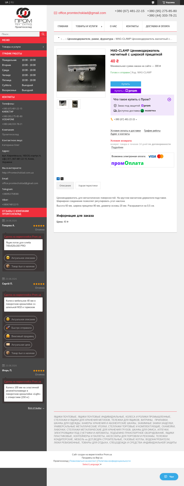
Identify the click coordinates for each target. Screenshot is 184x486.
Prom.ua (108, 454)
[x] (62, 179)
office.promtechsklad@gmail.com (20, 183)
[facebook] (58, 179)
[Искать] (43, 34)
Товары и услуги (11, 46)
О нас (113, 26)
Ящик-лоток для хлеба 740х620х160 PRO (18, 244)
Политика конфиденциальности (114, 461)
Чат (171, 476)
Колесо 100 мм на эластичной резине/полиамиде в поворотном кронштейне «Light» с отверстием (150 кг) (23, 392)
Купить (126, 83)
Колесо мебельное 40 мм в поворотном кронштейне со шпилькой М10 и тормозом (21, 304)
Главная (63, 26)
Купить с (120, 90)
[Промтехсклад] (23, 17)
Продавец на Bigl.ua (92, 458)
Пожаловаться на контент (83, 461)
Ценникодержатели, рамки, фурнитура (90, 38)
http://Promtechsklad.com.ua (18, 172)
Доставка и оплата (158, 26)
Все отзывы (35, 407)
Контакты (132, 26)
